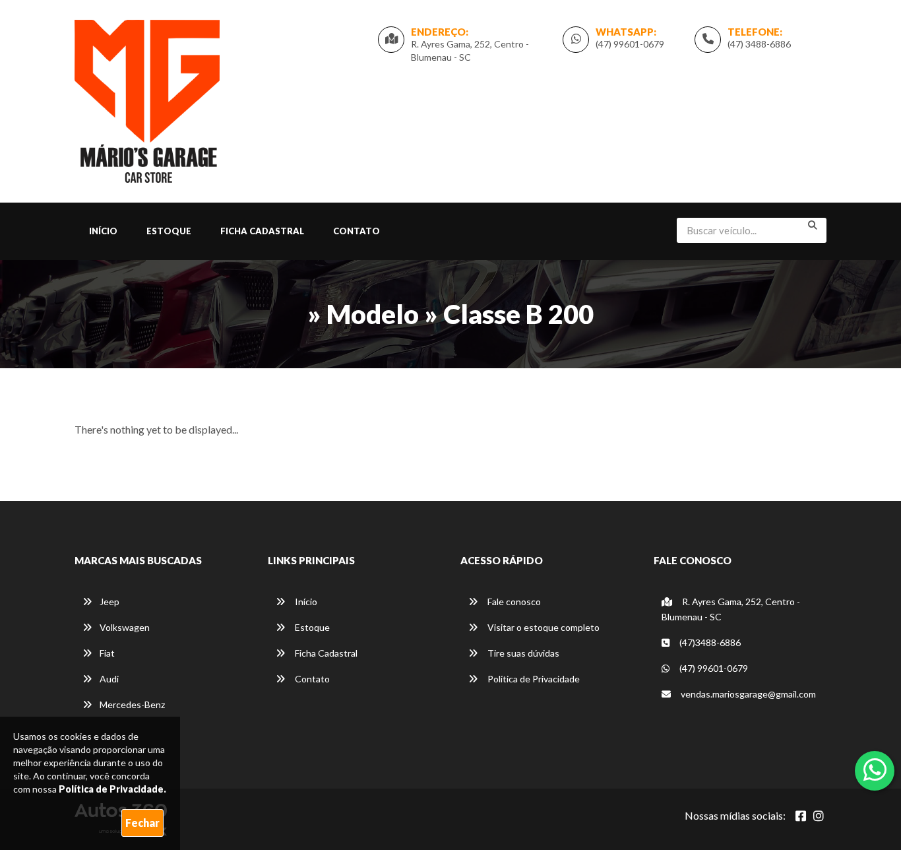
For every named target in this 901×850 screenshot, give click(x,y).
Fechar (142, 822)
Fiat (107, 653)
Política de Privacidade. (112, 789)
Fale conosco (513, 601)
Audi (109, 678)
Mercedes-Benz (132, 704)
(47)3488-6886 (709, 642)
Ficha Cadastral (262, 231)
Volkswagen (125, 627)
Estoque (168, 231)
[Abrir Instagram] (818, 815)
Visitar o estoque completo (542, 627)
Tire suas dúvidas (522, 653)
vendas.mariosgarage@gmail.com (748, 694)
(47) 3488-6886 (759, 43)
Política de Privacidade (532, 678)
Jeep (109, 601)
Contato (356, 231)
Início (103, 231)
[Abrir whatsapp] (874, 769)
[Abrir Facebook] (800, 815)
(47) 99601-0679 (630, 43)
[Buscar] (812, 225)
